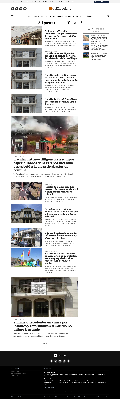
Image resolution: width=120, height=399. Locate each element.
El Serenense (54, 381)
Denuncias (100, 396)
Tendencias (68, 16)
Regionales (60, 16)
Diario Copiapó (73, 374)
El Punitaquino (67, 382)
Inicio (29, 16)
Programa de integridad (84, 396)
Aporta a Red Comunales (101, 1)
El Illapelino (91, 382)
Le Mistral (45, 1)
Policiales (52, 16)
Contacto (106, 396)
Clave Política (38, 1)
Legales (90, 16)
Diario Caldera (64, 374)
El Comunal (47, 381)
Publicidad (94, 396)
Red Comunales (15, 1)
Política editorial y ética (48, 396)
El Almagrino (47, 374)
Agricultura (44, 16)
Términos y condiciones (72, 396)
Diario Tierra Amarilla (83, 374)
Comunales (36, 16)
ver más (44, 343)
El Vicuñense (71, 381)
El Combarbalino (76, 382)
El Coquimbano (63, 381)
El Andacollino (88, 381)
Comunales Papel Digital (27, 1)
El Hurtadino (96, 381)
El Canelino (84, 382)
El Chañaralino (55, 374)
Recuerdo (75, 16)
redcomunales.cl (15, 371)
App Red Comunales (69, 1)
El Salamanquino (100, 382)
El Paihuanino (79, 381)
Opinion (82, 16)
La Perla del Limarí (57, 382)
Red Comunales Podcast (56, 1)
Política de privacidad (60, 396)
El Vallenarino (99, 374)
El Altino (92, 374)
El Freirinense (54, 376)
